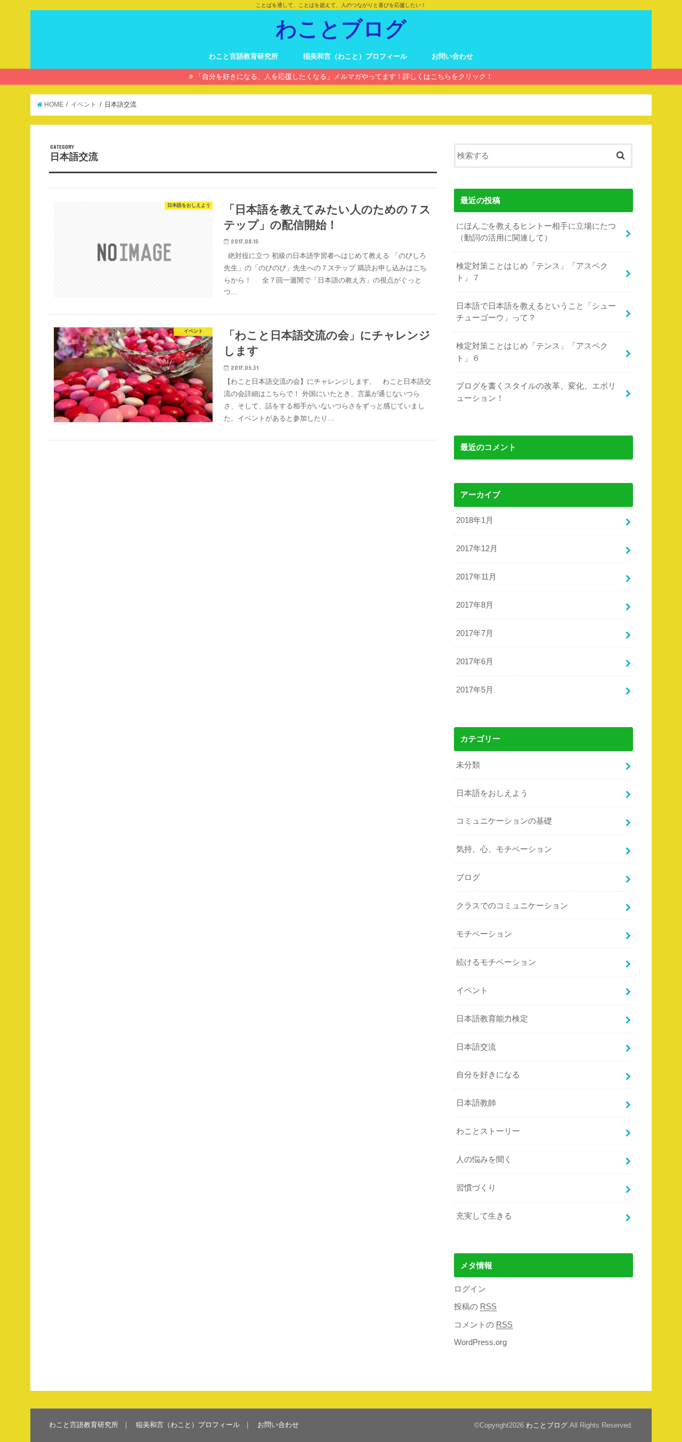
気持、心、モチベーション (504, 849)
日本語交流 (476, 1047)
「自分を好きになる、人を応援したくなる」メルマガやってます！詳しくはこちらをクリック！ (344, 76)
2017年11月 (476, 577)
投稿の (475, 1306)
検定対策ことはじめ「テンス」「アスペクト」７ (532, 272)
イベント (472, 990)
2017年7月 (474, 633)
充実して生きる (484, 1216)
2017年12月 (477, 548)
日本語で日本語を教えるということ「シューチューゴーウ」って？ (536, 312)
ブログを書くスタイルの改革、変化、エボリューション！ (536, 392)
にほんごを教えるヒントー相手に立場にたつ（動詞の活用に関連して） (536, 232)
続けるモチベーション (496, 962)
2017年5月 (474, 690)
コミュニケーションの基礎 (504, 821)
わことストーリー (488, 1131)
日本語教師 (476, 1103)
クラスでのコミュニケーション (512, 905)
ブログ (468, 877)
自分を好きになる (488, 1074)
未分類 (468, 765)
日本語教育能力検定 (492, 1018)
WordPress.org (480, 1342)
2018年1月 (474, 520)
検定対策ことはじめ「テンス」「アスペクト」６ (532, 352)
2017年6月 (474, 661)
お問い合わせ (452, 56)
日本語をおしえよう (492, 793)
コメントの (483, 1324)
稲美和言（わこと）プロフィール (355, 56)
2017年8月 (474, 605)
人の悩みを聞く (484, 1159)
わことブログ (341, 28)
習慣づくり (476, 1187)
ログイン (470, 1289)
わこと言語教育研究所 (243, 56)
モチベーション (484, 934)
